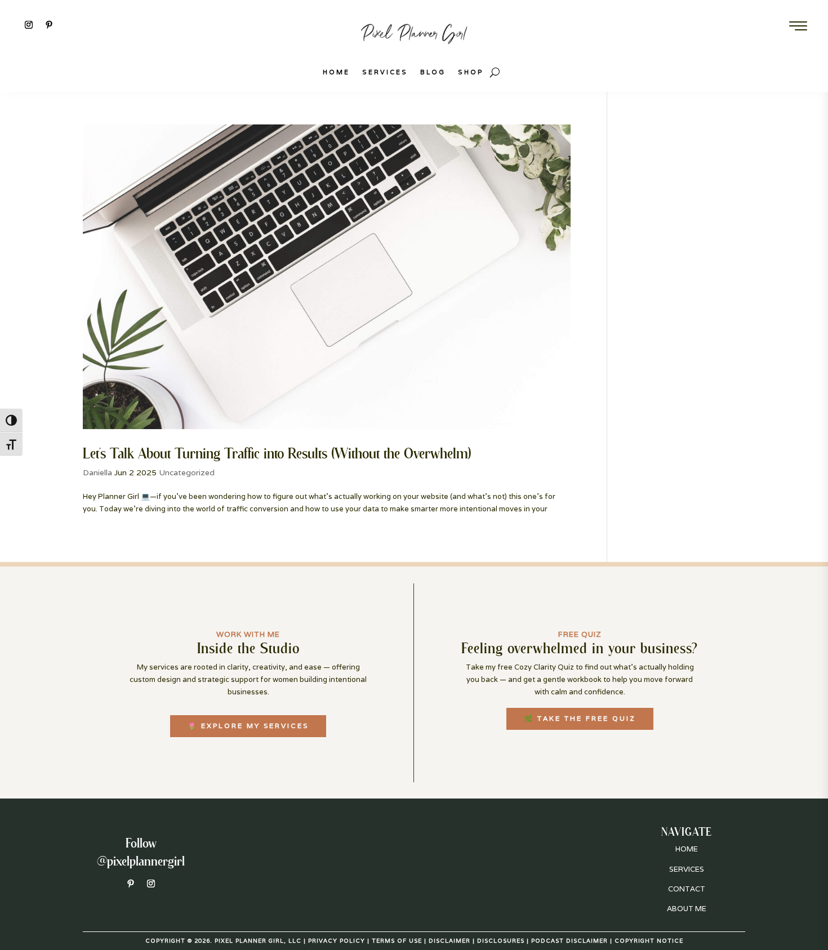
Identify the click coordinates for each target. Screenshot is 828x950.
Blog (433, 72)
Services (385, 72)
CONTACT (686, 889)
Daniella (97, 472)
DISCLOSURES (500, 940)
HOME (686, 849)
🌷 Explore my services (248, 725)
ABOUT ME (686, 908)
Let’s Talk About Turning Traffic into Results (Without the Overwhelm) (277, 453)
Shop (471, 72)
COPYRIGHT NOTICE (649, 940)
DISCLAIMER (449, 940)
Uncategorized (187, 472)
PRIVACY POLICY (336, 940)
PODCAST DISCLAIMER (569, 940)
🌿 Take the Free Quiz (580, 718)
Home (336, 72)
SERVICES (686, 869)
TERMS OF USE (397, 940)
